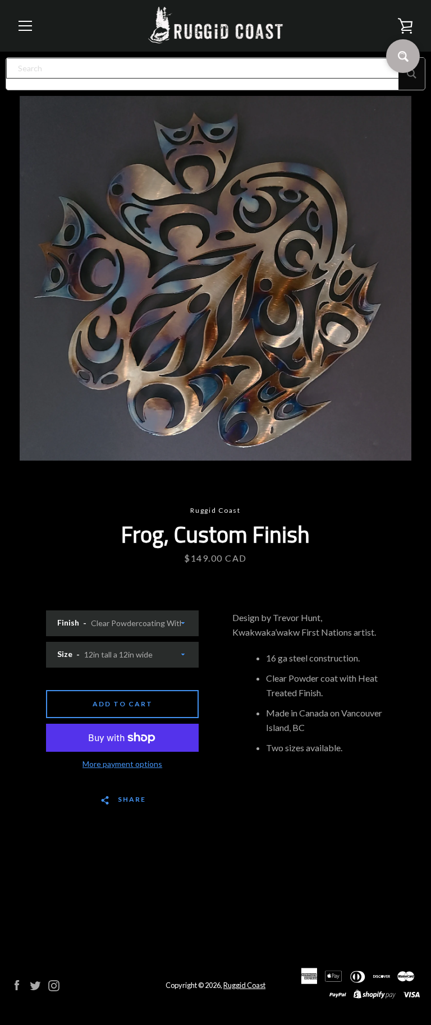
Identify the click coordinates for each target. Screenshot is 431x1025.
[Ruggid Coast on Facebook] (16, 984)
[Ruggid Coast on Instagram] (53, 984)
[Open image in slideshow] (215, 278)
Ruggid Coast (244, 985)
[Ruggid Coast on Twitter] (35, 984)
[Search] (411, 74)
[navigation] (25, 26)
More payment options (122, 764)
